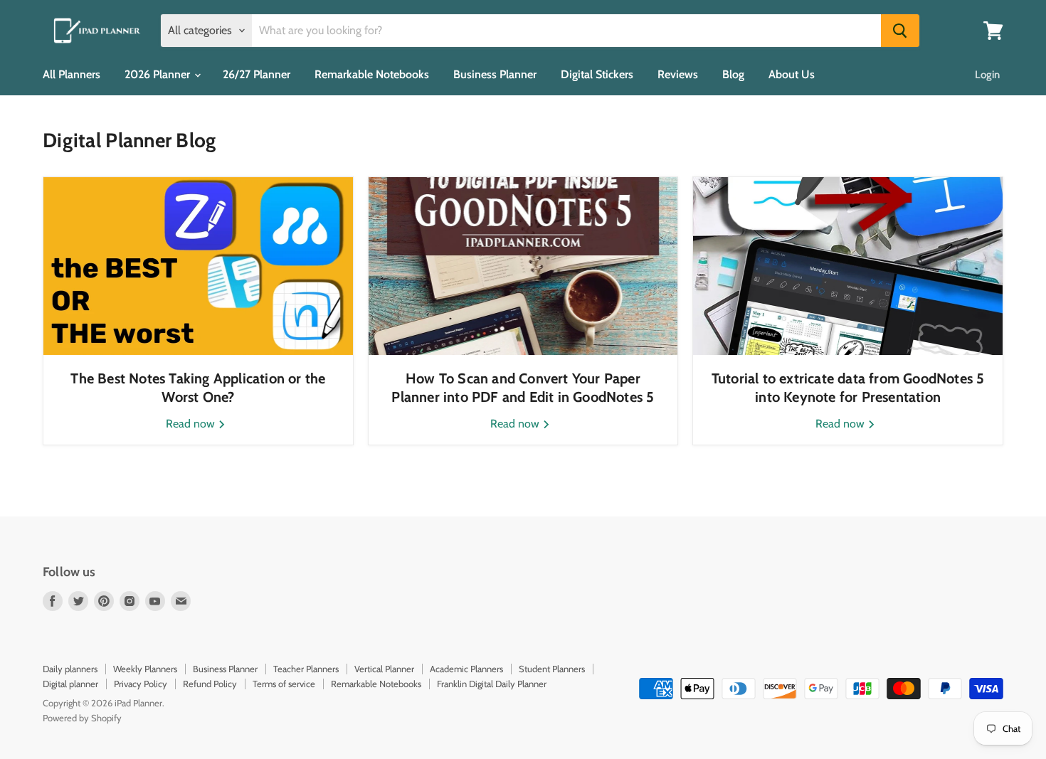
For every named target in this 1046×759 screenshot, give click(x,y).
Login (987, 74)
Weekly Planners (145, 668)
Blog (733, 74)
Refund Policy (210, 683)
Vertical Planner (384, 668)
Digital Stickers (597, 74)
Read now (192, 423)
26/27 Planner (256, 74)
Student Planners (552, 668)
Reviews (677, 74)
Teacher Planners (306, 668)
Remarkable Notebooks (372, 74)
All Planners (71, 74)
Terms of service (284, 683)
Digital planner (70, 683)
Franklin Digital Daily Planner (491, 683)
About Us (791, 74)
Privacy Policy (140, 683)
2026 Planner (159, 74)
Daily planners (70, 668)
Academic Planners (466, 668)
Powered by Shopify (82, 717)
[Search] (900, 30)
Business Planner (495, 74)
